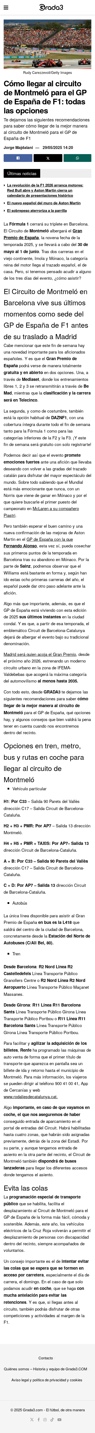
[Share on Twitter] (48, 158)
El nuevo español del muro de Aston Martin (44, 203)
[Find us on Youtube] (59, 1419)
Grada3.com (33, 1409)
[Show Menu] (6, 7)
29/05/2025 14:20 (58, 147)
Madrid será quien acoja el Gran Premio (40, 654)
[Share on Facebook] (18, 158)
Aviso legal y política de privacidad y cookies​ (46, 1379)
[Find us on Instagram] (45, 1419)
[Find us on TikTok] (52, 1419)
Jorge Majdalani (18, 147)
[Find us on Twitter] (32, 1419)
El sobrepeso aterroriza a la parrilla (37, 210)
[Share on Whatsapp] (77, 158)
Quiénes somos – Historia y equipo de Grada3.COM (45, 1368)
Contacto (45, 1357)
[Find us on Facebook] (39, 1419)
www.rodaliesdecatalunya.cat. (31, 1096)
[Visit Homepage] (51, 7)
